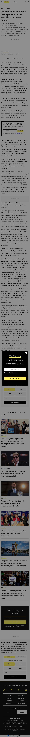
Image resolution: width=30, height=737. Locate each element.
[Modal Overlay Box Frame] (15, 368)
